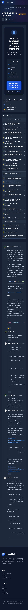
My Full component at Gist (14, 292)
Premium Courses (6, 573)
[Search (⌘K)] (22, 2)
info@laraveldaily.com (20, 603)
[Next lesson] (6, 19)
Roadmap (4, 575)
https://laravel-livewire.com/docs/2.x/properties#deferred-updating (16, 469)
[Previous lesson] (3, 19)
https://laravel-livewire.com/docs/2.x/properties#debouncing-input (16, 440)
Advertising (5, 593)
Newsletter (5, 588)
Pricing (3, 590)
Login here (18, 91)
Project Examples (6, 578)
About (3, 586)
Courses (5, 8)
